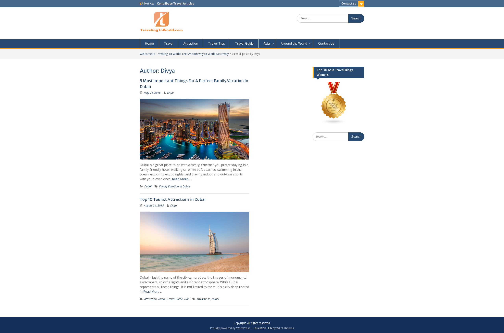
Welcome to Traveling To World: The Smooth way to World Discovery (184, 54)
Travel (168, 43)
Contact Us (326, 43)
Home (149, 43)
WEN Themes (285, 328)
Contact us (348, 3)
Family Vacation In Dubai (174, 186)
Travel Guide (244, 43)
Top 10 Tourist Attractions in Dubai (173, 199)
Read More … (181, 179)
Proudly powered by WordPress (230, 328)
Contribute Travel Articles (175, 3)
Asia (267, 43)
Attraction (190, 43)
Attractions (203, 299)
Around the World (294, 43)
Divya (170, 92)
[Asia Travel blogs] (334, 123)
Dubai (148, 186)
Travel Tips (216, 43)
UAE (186, 299)
